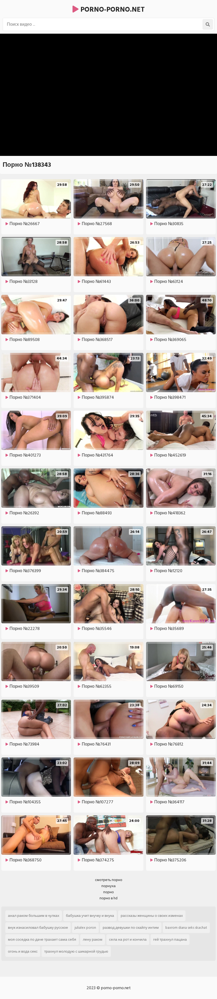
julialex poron (85, 927)
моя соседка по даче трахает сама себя (42, 939)
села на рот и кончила (128, 939)
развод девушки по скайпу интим (131, 927)
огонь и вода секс (23, 951)
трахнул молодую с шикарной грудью (76, 951)
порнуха (108, 886)
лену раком (92, 939)
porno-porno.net (112, 9)
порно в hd (108, 898)
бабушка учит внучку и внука (90, 916)
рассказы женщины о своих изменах (152, 916)
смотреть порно (108, 880)
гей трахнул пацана (170, 939)
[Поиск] (207, 24)
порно (108, 892)
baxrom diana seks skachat (186, 927)
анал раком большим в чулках (33, 916)
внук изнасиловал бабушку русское (38, 927)
